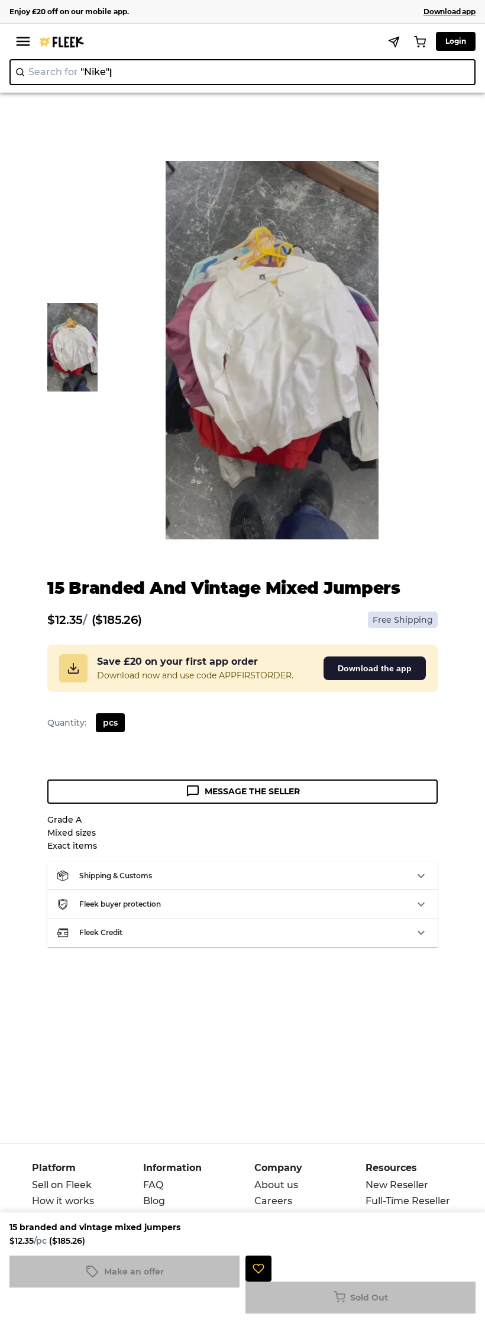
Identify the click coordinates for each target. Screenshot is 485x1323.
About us (276, 1185)
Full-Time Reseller (408, 1200)
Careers (273, 1200)
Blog (154, 1200)
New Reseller (397, 1185)
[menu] (23, 41)
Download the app (375, 668)
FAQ (153, 1185)
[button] (242, 876)
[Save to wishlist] (258, 1269)
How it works (63, 1200)
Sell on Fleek (62, 1185)
